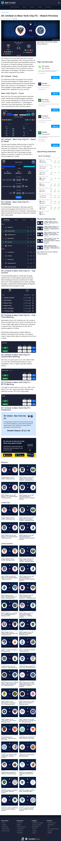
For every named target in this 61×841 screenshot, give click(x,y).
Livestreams (20, 828)
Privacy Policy (5, 830)
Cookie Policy (5, 828)
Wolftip (50, 832)
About (3, 822)
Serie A (34, 828)
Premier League (36, 824)
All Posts (19, 822)
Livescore (32, 7)
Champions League (37, 822)
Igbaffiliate (50, 824)
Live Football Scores (53, 828)
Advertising (5, 826)
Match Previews (15, 7)
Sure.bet (50, 830)
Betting (24, 7)
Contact (4, 824)
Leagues (40, 7)
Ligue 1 (34, 832)
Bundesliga (35, 826)
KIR (48, 826)
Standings (48, 7)
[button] (59, 3)
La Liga (34, 830)
